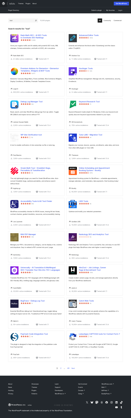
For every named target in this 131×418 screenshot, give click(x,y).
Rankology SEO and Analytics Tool (93, 234)
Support (57, 387)
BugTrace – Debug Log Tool (33, 301)
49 (68, 368)
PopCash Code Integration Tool (34, 334)
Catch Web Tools (86, 301)
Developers (59, 390)
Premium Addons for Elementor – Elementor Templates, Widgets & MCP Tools (40, 69)
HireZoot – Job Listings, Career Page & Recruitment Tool (92, 268)
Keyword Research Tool (89, 102)
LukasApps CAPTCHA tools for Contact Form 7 (99, 334)
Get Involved (82, 384)
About (10, 384)
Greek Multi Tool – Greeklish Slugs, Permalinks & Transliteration (36, 169)
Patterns (34, 394)
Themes (34, 387)
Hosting (10, 390)
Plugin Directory (13, 10)
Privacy (10, 394)
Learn (57, 384)
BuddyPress (106, 394)
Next (73, 368)
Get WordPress (121, 3)
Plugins (34, 390)
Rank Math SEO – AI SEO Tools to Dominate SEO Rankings (34, 36)
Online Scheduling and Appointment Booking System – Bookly (94, 169)
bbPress (105, 390)
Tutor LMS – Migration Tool (90, 135)
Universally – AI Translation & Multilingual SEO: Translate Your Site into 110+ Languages (40, 268)
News (10, 387)
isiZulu (30, 405)
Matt (104, 387)
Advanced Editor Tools (89, 35)
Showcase (35, 384)
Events (80, 387)
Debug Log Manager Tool (31, 102)
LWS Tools (83, 201)
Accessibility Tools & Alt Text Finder (36, 201)
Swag (81, 394)
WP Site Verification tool (31, 135)
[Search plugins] (36, 20)
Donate (81, 390)
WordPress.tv (60, 394)
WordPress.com (108, 384)
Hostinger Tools (86, 68)
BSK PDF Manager (28, 234)
